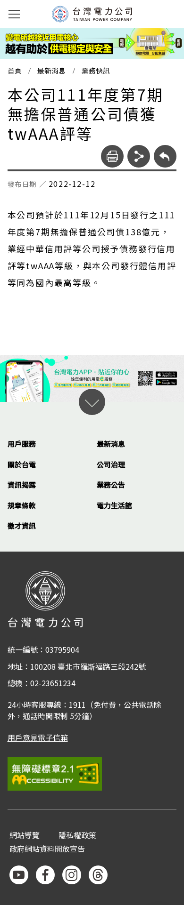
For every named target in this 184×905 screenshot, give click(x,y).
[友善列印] (112, 156)
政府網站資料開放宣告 (47, 849)
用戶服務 (22, 443)
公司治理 (111, 464)
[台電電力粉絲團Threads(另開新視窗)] (98, 874)
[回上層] (165, 156)
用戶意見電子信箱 (38, 737)
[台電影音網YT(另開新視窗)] (18, 874)
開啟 (92, 402)
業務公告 (111, 484)
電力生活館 (114, 505)
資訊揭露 (22, 484)
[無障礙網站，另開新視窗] (92, 773)
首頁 (15, 70)
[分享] (138, 156)
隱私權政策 (77, 836)
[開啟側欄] (14, 14)
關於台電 (22, 464)
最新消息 (51, 70)
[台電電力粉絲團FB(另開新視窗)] (45, 874)
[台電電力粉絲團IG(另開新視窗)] (71, 874)
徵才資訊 (22, 525)
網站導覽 (24, 836)
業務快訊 (96, 70)
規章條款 (22, 505)
